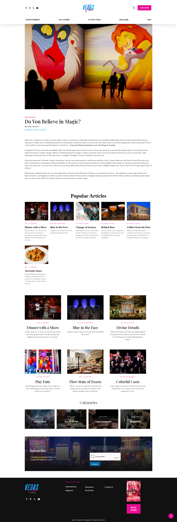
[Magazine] (135, 419)
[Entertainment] (103, 419)
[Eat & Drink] (71, 419)
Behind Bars (108, 227)
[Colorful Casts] (128, 373)
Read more (134, 508)
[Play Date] (43, 373)
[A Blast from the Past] (138, 220)
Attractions (30, 117)
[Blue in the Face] (62, 220)
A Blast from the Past (138, 227)
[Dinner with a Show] (36, 220)
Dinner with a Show (36, 227)
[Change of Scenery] (87, 220)
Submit (95, 464)
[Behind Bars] (113, 220)
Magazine (69, 490)
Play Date (42, 381)
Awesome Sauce (33, 270)
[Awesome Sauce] (36, 263)
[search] (134, 8)
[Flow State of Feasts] (85, 373)
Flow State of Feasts (85, 381)
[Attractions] (40, 419)
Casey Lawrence (33, 126)
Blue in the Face (59, 227)
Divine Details (128, 327)
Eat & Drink (31, 223)
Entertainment (58, 223)
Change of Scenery (86, 227)
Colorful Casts (128, 381)
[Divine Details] (128, 319)
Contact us (109, 487)
